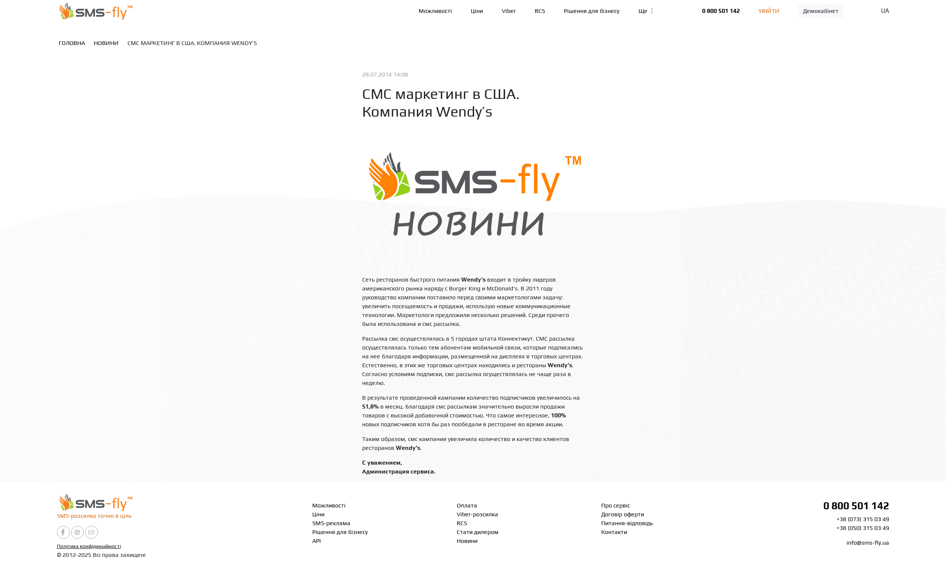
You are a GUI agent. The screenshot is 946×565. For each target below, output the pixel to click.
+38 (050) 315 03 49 (863, 527)
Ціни (477, 10)
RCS (540, 10)
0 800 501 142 (721, 10)
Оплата (467, 505)
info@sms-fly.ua (868, 542)
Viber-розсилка (477, 514)
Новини (106, 42)
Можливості (435, 10)
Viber (509, 10)
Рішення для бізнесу (591, 10)
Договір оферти (622, 514)
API (316, 540)
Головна (72, 42)
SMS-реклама (331, 523)
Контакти (614, 531)
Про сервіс (615, 505)
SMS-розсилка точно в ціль (94, 515)
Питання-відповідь (627, 523)
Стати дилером (477, 531)
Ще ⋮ (647, 10)
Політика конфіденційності (89, 546)
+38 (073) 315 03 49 (863, 519)
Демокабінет (820, 10)
